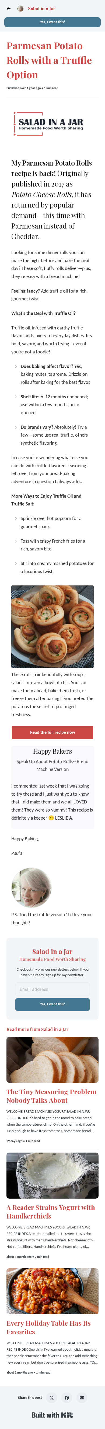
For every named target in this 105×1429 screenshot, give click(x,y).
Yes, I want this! (52, 22)
